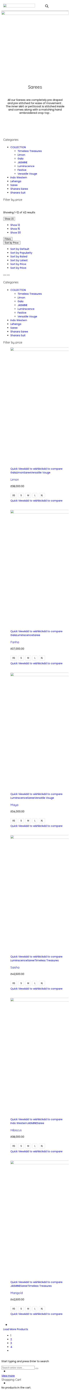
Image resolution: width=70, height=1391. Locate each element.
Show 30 (15, 232)
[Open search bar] (47, 6)
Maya (14, 805)
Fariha (14, 642)
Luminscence (26, 166)
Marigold (16, 1293)
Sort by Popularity (21, 253)
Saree (14, 185)
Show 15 (15, 229)
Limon (21, 155)
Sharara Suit (17, 192)
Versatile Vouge (27, 174)
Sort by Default (19, 249)
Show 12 (15, 225)
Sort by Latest (19, 260)
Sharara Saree (19, 189)
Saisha (14, 967)
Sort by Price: (18, 264)
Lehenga (15, 181)
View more (8, 1375)
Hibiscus (16, 1130)
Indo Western (18, 177)
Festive (22, 170)
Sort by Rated (18, 256)
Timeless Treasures (30, 151)
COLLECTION (18, 147)
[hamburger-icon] (40, 6)
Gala (20, 158)
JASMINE (22, 162)
